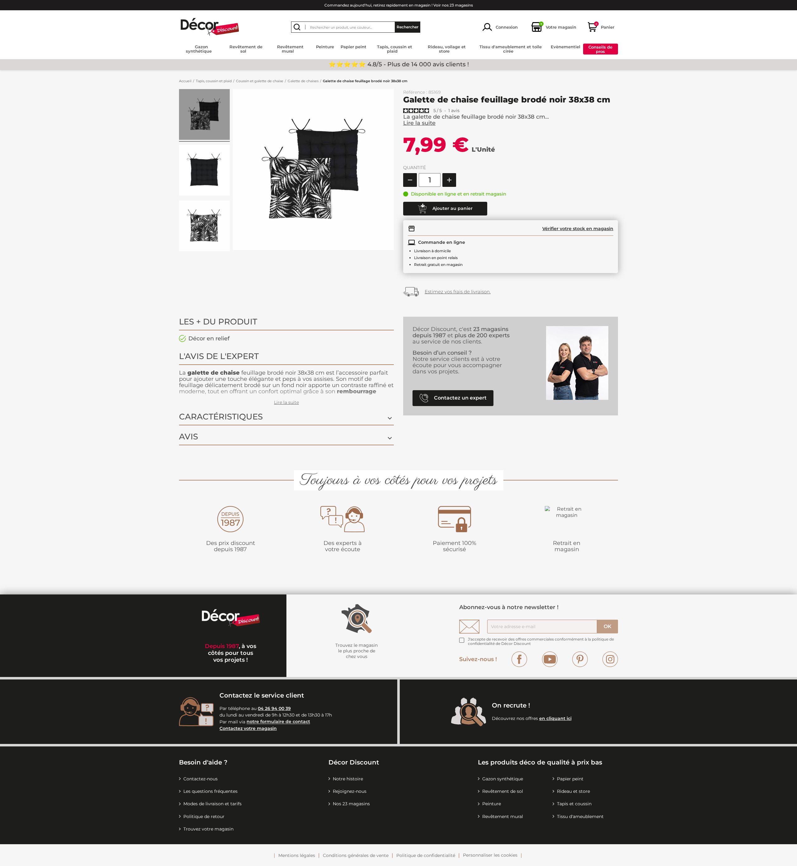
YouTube (550, 659)
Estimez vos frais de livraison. (458, 292)
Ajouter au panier (452, 208)
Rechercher (407, 27)
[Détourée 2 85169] (204, 171)
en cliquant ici (555, 718)
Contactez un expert (460, 397)
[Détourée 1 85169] (204, 115)
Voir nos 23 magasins (453, 5)
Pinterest (580, 659)
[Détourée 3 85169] (204, 227)
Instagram (610, 659)
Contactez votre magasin (248, 728)
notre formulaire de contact (278, 722)
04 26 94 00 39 (274, 708)
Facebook (519, 659)
